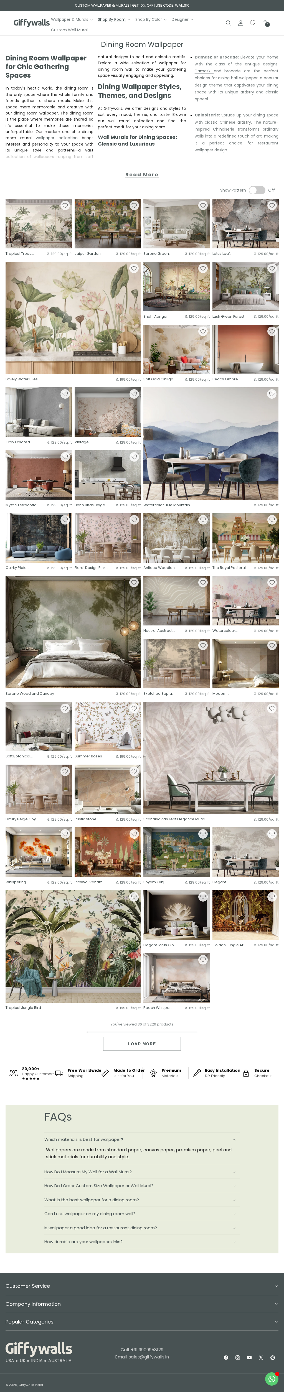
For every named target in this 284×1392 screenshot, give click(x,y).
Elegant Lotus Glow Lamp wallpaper (160, 945)
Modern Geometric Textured (222, 693)
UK (23, 1360)
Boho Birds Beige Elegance (90, 505)
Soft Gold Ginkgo (158, 379)
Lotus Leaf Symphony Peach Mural (228, 253)
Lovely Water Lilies (22, 379)
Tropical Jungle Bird (23, 1008)
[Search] (228, 23)
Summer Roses (88, 756)
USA (10, 1360)
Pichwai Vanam (89, 882)
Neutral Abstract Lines (158, 630)
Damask (204, 71)
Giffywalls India (31, 1385)
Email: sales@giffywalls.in (142, 1357)
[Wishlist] (253, 23)
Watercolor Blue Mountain (166, 505)
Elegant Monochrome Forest (224, 882)
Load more (142, 1044)
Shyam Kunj (153, 882)
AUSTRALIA (60, 1360)
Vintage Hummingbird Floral (87, 442)
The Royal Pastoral (229, 568)
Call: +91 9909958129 (142, 1350)
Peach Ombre (225, 379)
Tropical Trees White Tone (18, 253)
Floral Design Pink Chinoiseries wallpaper (90, 568)
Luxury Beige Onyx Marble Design (21, 819)
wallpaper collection (59, 138)
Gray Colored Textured (18, 442)
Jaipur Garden (88, 253)
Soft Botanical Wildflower (18, 756)
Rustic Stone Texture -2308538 (90, 819)
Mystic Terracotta (21, 505)
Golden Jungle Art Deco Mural (228, 945)
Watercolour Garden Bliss (223, 630)
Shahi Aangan (156, 316)
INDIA (37, 1360)
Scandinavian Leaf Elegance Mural (174, 819)
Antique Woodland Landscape (160, 568)
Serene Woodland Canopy (30, 693)
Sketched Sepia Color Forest (157, 693)
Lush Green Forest (228, 316)
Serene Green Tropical (156, 253)
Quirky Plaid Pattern (16, 568)
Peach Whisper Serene (157, 1008)
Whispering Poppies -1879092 (21, 882)
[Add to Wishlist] (65, 205)
